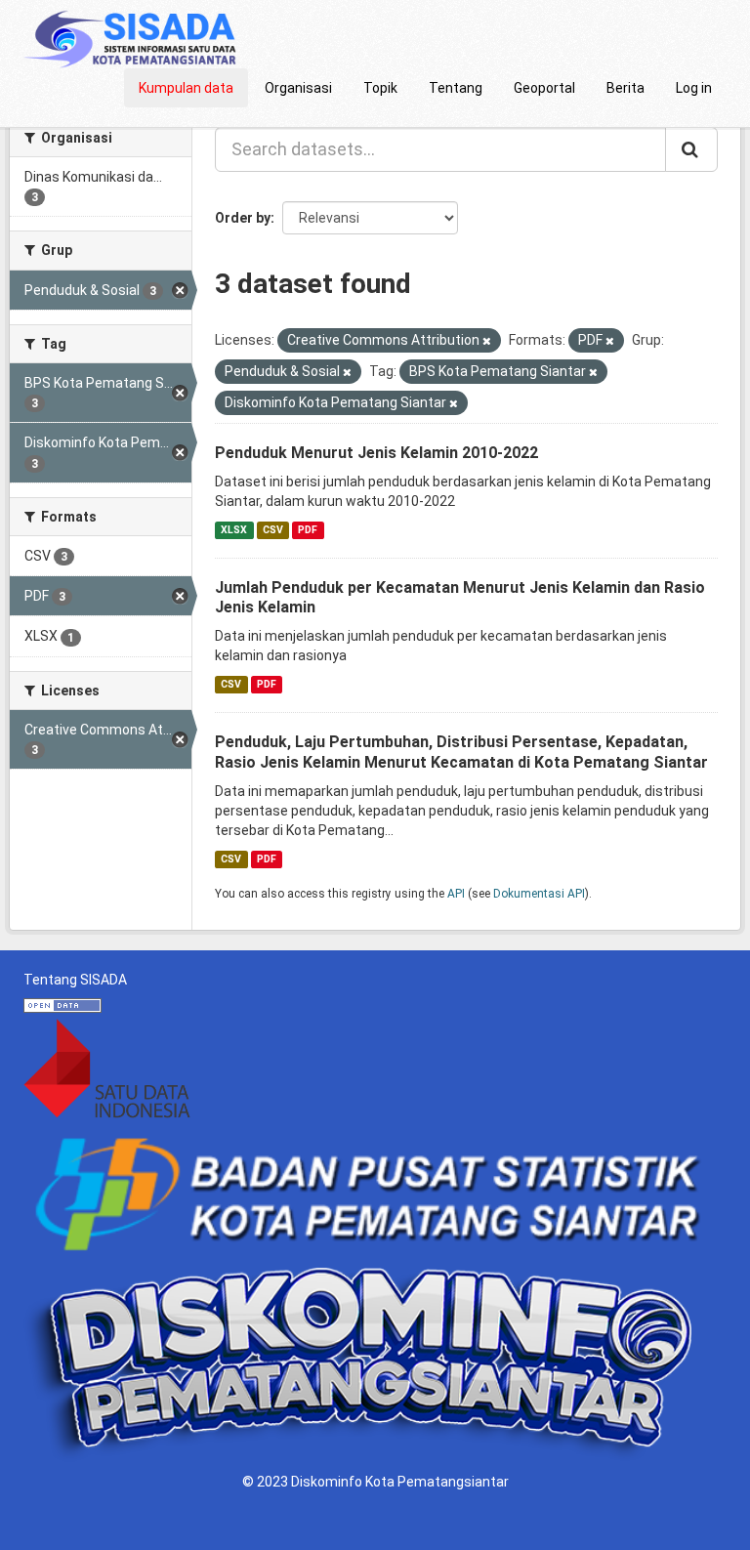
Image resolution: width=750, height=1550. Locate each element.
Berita (625, 88)
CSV (273, 530)
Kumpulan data (186, 88)
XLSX (234, 530)
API (456, 894)
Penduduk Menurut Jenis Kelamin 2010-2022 (376, 452)
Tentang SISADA (75, 979)
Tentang (455, 88)
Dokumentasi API (539, 894)
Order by (243, 218)
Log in (694, 88)
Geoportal (544, 88)
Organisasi (298, 88)
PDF (307, 530)
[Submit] (691, 149)
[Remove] (486, 341)
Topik (380, 88)
